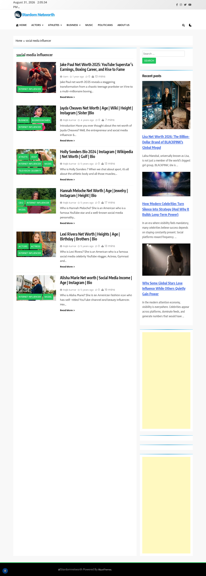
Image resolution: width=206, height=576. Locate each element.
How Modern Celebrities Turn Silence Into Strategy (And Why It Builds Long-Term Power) (165, 209)
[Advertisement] (166, 380)
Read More (66, 97)
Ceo (21, 202)
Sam (65, 76)
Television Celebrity (30, 170)
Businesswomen (41, 120)
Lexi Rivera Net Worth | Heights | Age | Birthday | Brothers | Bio (90, 236)
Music (89, 25)
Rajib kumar (69, 120)
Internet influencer (30, 89)
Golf (34, 157)
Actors (36, 25)
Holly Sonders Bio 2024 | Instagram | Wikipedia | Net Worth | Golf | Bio (96, 154)
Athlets (23, 157)
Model (48, 164)
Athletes (53, 25)
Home (23, 25)
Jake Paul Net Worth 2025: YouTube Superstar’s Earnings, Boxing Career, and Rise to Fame (96, 67)
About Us (123, 25)
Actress (35, 246)
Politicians (105, 25)
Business (72, 25)
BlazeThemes (104, 569)
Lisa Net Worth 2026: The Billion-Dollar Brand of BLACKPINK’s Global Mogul (166, 141)
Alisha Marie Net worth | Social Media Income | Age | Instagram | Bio (96, 280)
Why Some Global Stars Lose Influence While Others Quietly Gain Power (163, 288)
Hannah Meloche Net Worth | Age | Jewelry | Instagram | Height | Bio (94, 193)
